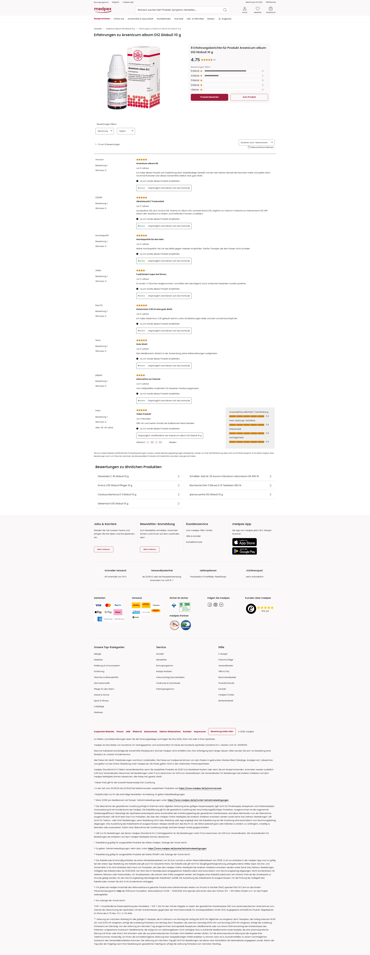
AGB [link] (128, 731)
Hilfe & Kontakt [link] (193, 536)
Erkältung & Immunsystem (107, 665)
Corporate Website (104, 731)
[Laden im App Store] (253, 542)
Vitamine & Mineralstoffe (106, 677)
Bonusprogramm (164, 665)
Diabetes (98, 659)
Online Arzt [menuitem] (119, 18)
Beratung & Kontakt (254, 2)
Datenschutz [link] (150, 731)
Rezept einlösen (164, 671)
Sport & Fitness (101, 700)
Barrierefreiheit (225, 700)
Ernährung (99, 671)
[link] (175, 625)
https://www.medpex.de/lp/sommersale (200, 788)
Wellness (98, 712)
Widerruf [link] (137, 731)
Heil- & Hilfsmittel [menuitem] (195, 18)
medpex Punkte (226, 694)
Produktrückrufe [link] (226, 683)
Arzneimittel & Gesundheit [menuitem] (140, 18)
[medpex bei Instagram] (215, 604)
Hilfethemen (271, 2)
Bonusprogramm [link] (101, 2)
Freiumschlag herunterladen (170, 677)
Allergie (97, 653)
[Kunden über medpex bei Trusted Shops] (260, 608)
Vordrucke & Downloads (168, 683)
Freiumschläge (225, 659)
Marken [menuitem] (211, 18)
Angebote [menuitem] (226, 18)
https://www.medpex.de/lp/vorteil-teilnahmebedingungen (198, 800)
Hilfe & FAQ (223, 671)
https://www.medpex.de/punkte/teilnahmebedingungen (177, 849)
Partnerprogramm (165, 689)
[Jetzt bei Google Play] (253, 551)
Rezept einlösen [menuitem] (102, 19)
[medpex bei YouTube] (221, 604)
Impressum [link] (200, 731)
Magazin (115, 2)
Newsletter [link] (161, 659)
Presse (120, 731)
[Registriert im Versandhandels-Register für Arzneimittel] (184, 606)
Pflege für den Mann (104, 689)
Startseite (98, 28)
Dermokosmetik (102, 683)
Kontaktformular (194, 542)
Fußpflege (99, 706)
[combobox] (182, 10)
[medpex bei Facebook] (209, 604)
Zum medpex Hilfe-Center (199, 530)
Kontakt (160, 653)
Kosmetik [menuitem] (178, 18)
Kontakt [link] (222, 689)
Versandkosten (225, 665)
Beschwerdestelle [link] (227, 677)
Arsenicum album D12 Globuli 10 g (120, 28)
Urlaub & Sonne (101, 694)
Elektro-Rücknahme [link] (170, 731)
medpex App (128, 2)
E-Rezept (222, 653)
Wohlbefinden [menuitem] (164, 18)
